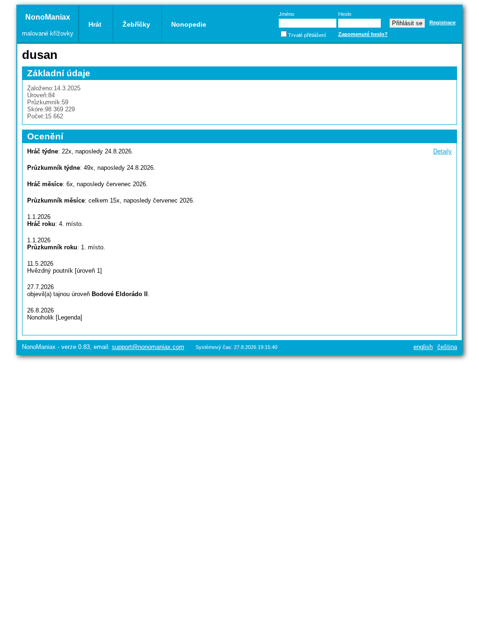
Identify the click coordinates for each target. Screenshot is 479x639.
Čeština (447, 346)
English (423, 346)
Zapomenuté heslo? (363, 34)
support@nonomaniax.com (148, 346)
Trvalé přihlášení (307, 35)
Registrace (442, 22)
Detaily (442, 151)
